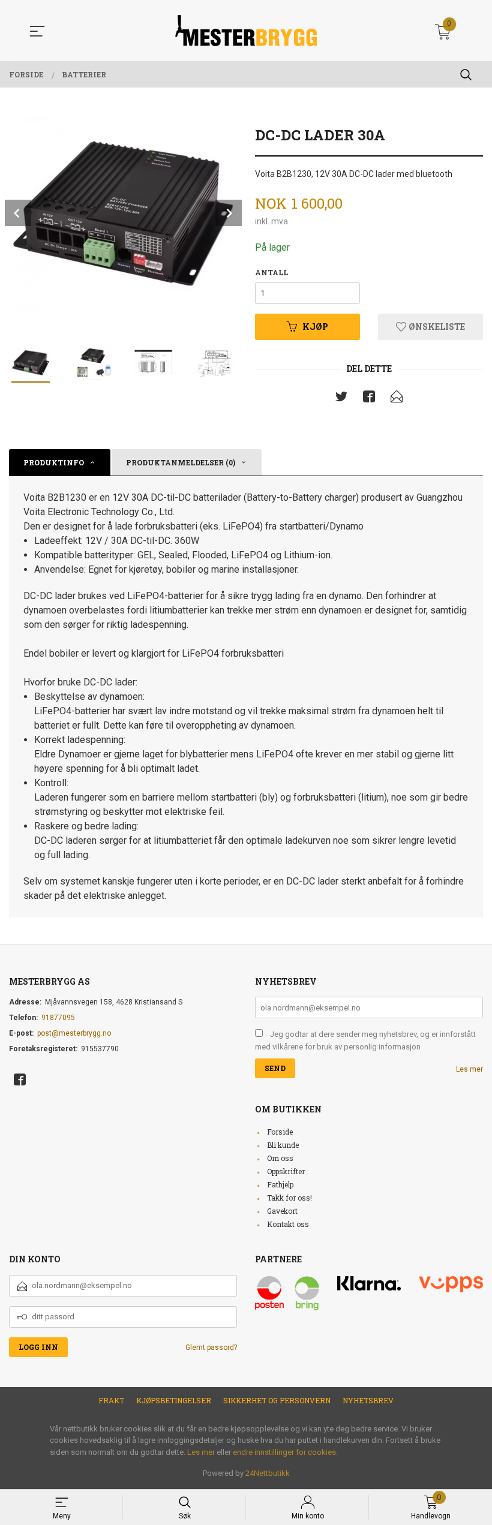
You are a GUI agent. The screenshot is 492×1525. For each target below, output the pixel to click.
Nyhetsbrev (368, 1400)
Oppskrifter (286, 1171)
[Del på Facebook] (369, 399)
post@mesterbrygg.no (74, 1033)
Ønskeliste (436, 326)
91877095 (58, 1017)
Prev (18, 213)
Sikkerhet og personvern (277, 1400)
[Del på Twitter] (341, 399)
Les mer (469, 1069)
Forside (280, 1131)
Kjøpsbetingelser (173, 1400)
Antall (271, 272)
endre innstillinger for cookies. (285, 1452)
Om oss (280, 1158)
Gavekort (282, 1211)
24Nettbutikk (267, 1473)
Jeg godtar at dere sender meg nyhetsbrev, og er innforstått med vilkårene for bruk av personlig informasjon (365, 1040)
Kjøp (315, 326)
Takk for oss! (289, 1197)
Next (228, 213)
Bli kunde (283, 1145)
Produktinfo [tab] (53, 462)
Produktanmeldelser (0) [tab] (180, 462)
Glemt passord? (211, 1347)
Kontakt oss (288, 1224)
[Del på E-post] (396, 399)
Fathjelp (280, 1184)
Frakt (111, 1400)
